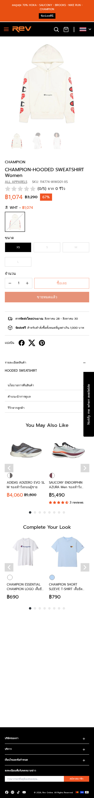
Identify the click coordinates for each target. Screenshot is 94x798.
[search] (56, 29)
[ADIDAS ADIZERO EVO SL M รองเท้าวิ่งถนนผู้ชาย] (26, 450)
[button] (47, 297)
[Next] (85, 468)
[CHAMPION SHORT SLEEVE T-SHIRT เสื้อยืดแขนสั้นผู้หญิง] (68, 552)
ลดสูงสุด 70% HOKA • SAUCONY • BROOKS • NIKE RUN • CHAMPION (47, 7)
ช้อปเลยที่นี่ (47, 16)
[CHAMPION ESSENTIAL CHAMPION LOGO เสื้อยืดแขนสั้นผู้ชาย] (26, 552)
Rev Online (47, 792)
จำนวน (10, 273)
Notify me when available (88, 404)
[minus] (10, 283)
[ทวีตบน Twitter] (31, 342)
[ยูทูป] (24, 792)
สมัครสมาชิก (76, 778)
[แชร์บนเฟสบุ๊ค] (21, 342)
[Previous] (9, 468)
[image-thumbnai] (17, 141)
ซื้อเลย (62, 283)
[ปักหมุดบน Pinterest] (42, 342)
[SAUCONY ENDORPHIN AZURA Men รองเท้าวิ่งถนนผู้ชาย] (68, 450)
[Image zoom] (47, 83)
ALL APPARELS (16, 182)
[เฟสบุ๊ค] (7, 792)
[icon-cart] (66, 29)
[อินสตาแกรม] (12, 792)
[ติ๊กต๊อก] (18, 792)
